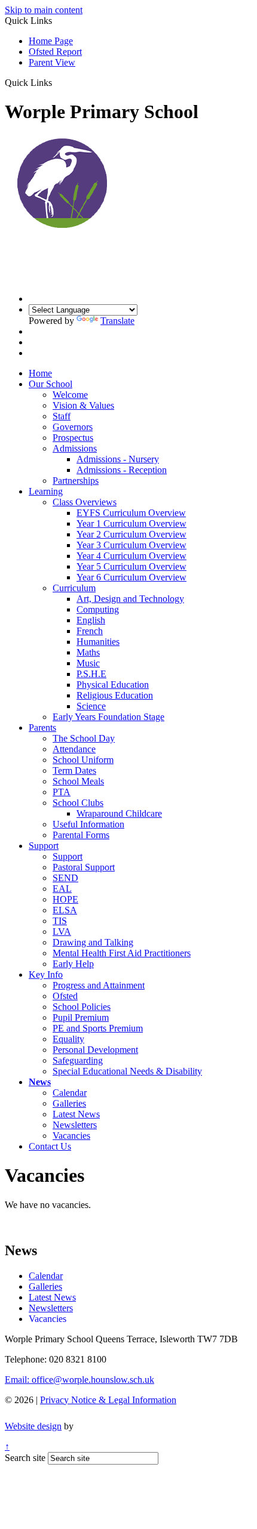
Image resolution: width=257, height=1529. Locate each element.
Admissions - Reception (122, 470)
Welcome (70, 395)
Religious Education (115, 695)
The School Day (84, 738)
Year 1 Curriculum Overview (131, 523)
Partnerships (76, 480)
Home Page (51, 41)
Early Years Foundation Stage (108, 717)
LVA (62, 931)
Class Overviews (85, 502)
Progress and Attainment (99, 985)
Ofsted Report (55, 52)
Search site (25, 1458)
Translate (117, 321)
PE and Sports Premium (98, 1028)
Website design (33, 1426)
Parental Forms (81, 835)
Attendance (74, 749)
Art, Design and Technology (130, 599)
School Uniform (83, 760)
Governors (73, 427)
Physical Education (113, 684)
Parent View (52, 62)
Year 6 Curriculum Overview (131, 577)
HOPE (65, 899)
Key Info (46, 974)
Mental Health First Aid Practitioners (122, 953)
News (40, 1082)
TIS (60, 921)
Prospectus (73, 438)
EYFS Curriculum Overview (131, 513)
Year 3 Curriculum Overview (131, 545)
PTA (62, 792)
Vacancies (71, 1135)
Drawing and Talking (93, 942)
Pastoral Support (84, 867)
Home (40, 373)
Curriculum (74, 588)
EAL (62, 889)
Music (88, 663)
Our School (50, 384)
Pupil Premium (81, 1017)
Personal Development (95, 1050)
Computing (98, 609)
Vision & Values (83, 405)
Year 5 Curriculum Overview (131, 566)
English (91, 620)
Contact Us (50, 1146)
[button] (56, 82)
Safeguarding (78, 1060)
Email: (79, 1379)
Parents (42, 727)
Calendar (70, 1093)
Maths (88, 652)
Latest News (76, 1114)
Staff (62, 416)
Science (91, 706)
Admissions (75, 448)
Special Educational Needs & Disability (127, 1071)
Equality (68, 1039)
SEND (65, 878)
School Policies (82, 1007)
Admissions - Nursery (118, 459)
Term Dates (74, 770)
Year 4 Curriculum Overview (131, 556)
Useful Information (88, 824)
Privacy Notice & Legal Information (108, 1400)
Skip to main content (43, 10)
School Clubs (78, 803)
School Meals (78, 781)
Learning (46, 491)
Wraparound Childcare (119, 813)
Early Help (73, 964)
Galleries (69, 1103)
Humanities (98, 642)
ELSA (65, 910)
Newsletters (75, 1125)
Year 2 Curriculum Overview (131, 534)
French (90, 631)
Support (44, 846)
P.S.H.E (91, 674)
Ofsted (65, 996)
